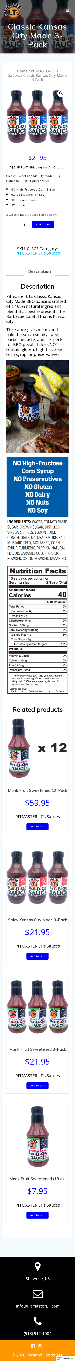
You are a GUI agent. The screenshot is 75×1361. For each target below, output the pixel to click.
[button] (61, 93)
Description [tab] (39, 271)
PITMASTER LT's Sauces (33, 73)
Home (22, 71)
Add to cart (43, 224)
